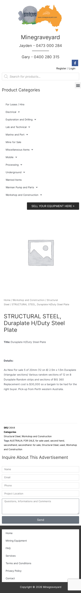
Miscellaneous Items (18, 149)
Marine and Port (15, 134)
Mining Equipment (16, 540)
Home (7, 300)
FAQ (8, 548)
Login (72, 68)
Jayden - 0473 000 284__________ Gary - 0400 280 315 (40, 51)
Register (61, 68)
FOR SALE (29, 440)
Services (11, 555)
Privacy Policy (13, 570)
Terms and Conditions (18, 563)
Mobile (10, 157)
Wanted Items (14, 179)
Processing (12, 164)
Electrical (11, 111)
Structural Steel (12, 436)
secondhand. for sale (29, 445)
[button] (78, 85)
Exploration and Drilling (19, 119)
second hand (57, 440)
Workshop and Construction (22, 194)
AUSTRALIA (16, 440)
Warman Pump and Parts (20, 187)
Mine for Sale (13, 142)
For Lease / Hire (15, 104)
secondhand (10, 445)
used (62, 445)
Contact (10, 578)
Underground (13, 172)
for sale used (42, 440)
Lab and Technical (16, 127)
